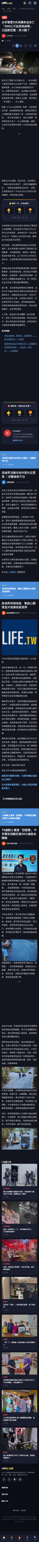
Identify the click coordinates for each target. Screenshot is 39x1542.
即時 (11, 1538)
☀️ (25, 3)
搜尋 (35, 1538)
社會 (14, 9)
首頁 (3, 9)
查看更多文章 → (18, 440)
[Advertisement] (19, 155)
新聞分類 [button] (5, 1487)
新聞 (8, 9)
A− (13, 45)
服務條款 (23, 1510)
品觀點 (12, 572)
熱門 (19, 1538)
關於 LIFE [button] (5, 1501)
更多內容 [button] (5, 1494)
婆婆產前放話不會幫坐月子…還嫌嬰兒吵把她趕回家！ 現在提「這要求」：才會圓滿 (20, 347)
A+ (21, 46)
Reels (27, 1540)
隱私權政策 (16, 1510)
